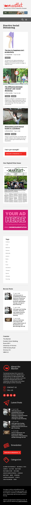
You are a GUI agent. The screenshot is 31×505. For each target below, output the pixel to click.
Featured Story (7, 471)
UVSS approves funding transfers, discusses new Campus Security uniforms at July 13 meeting (19, 312)
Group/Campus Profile (9, 473)
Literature (8, 267)
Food (7, 264)
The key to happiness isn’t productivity (14, 51)
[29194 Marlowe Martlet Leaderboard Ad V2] (15, 14)
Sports (7, 273)
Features (16, 471)
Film (7, 262)
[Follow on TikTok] (14, 395)
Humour (20, 473)
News (7, 259)
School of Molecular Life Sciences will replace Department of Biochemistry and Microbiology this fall (19, 323)
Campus (7, 96)
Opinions (8, 57)
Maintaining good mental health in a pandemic (14, 127)
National (8, 247)
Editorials (8, 253)
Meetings (6, 475)
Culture (11, 469)
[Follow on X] (11, 395)
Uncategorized (7, 479)
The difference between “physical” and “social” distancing (13, 89)
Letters (7, 256)
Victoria (7, 250)
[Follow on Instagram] (7, 395)
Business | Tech (21, 466)
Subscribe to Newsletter (13, 153)
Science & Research (8, 477)
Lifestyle (13, 96)
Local (7, 244)
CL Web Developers (22, 501)
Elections (18, 469)
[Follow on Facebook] (4, 395)
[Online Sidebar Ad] (15, 230)
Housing (8, 279)
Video (15, 479)
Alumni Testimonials (9, 466)
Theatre (8, 270)
